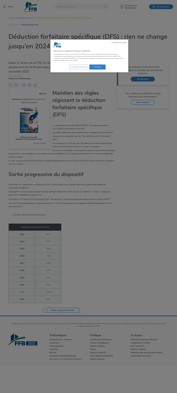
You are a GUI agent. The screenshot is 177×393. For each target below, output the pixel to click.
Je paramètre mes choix (79, 67)
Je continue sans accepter (119, 42)
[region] (89, 56)
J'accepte (97, 67)
